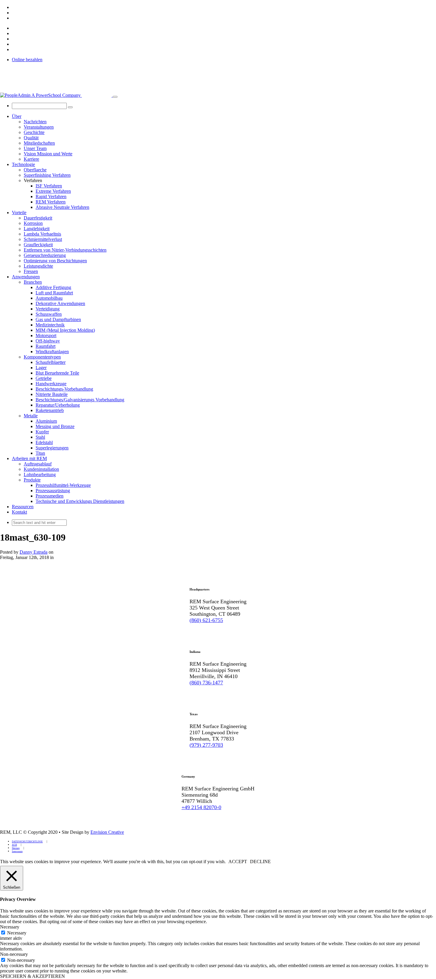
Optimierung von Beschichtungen (55, 260)
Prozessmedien (49, 495)
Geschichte (34, 132)
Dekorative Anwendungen (60, 303)
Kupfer (42, 431)
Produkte (32, 479)
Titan (40, 453)
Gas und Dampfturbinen (58, 319)
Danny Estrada (33, 552)
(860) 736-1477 (206, 683)
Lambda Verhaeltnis (42, 233)
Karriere (31, 159)
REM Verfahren (51, 201)
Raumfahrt (45, 346)
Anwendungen (26, 276)
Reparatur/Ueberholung (58, 405)
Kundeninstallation (41, 469)
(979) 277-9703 (206, 745)
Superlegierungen (52, 447)
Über (16, 116)
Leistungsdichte (38, 266)
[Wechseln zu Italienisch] (14, 17)
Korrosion (33, 223)
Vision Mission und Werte (48, 153)
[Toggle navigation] (115, 97)
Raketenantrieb (50, 410)
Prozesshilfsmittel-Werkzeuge (63, 485)
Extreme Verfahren (53, 191)
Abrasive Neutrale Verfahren (62, 207)
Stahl (40, 437)
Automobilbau (49, 298)
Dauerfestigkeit (38, 217)
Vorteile (19, 212)
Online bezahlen (27, 59)
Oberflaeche (35, 169)
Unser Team (35, 148)
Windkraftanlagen (52, 351)
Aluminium (46, 421)
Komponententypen (42, 356)
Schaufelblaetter (51, 362)
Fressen (31, 271)
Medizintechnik (50, 324)
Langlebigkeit (37, 228)
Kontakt (19, 511)
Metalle (31, 415)
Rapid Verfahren (51, 196)
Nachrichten (35, 121)
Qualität (31, 137)
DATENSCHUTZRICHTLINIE (27, 841)
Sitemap (16, 848)
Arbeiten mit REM (29, 458)
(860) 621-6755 (206, 620)
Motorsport (46, 335)
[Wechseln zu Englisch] (14, 7)
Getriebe (44, 378)
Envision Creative (107, 832)
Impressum (17, 851)
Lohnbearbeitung (40, 474)
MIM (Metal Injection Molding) (65, 330)
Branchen (33, 282)
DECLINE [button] (260, 861)
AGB (14, 845)
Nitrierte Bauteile (52, 394)
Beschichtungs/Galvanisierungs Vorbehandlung (80, 399)
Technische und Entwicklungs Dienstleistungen (80, 501)
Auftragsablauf (38, 463)
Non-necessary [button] (14, 954)
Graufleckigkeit (38, 244)
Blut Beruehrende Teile (57, 372)
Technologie (23, 164)
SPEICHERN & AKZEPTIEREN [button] (32, 976)
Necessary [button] (9, 926)
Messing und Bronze (55, 426)
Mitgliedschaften (39, 143)
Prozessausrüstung (53, 490)
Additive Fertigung (53, 287)
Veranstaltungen (39, 127)
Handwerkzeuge (51, 383)
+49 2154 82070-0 (201, 807)
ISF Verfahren (49, 185)
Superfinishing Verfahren (47, 175)
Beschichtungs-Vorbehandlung (64, 388)
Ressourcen (23, 506)
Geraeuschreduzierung (45, 255)
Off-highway (48, 340)
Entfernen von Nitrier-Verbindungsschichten (65, 249)
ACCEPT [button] (237, 861)
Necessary (16, 932)
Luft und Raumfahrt (54, 292)
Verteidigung (48, 308)
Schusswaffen (49, 314)
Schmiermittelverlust (43, 239)
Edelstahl (44, 442)
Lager (41, 367)
